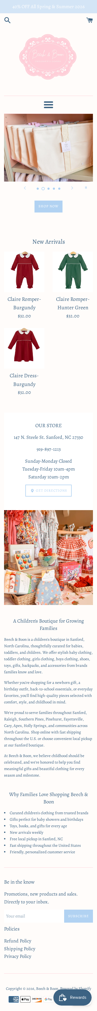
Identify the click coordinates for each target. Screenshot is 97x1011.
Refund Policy (17, 941)
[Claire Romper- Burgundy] (24, 272)
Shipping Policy (19, 948)
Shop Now (48, 206)
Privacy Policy (17, 956)
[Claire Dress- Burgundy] (24, 348)
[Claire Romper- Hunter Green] (73, 272)
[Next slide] (72, 188)
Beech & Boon (47, 988)
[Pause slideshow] (86, 188)
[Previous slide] (25, 188)
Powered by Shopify (75, 988)
